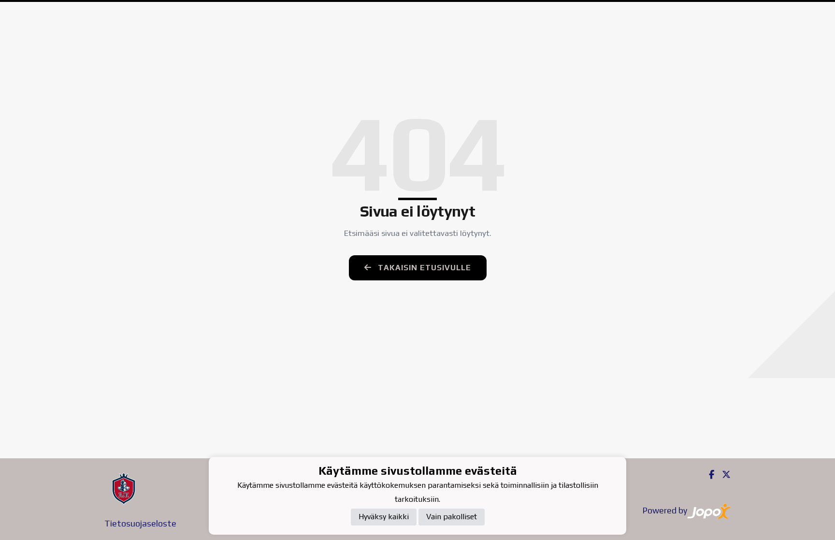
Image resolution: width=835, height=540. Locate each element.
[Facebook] (707, 474)
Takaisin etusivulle (423, 267)
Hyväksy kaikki (384, 516)
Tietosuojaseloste (140, 523)
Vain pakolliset (451, 516)
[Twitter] (722, 474)
